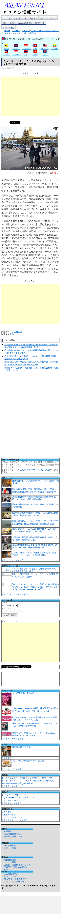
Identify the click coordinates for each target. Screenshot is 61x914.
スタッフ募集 (10, 862)
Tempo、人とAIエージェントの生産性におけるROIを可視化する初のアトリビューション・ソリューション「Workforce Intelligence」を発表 (35, 586)
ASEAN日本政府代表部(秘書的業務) (17, 783)
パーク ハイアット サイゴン (14, 800)
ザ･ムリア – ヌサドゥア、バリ (15, 795)
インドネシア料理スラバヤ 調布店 (28, 761)
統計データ (40, 23)
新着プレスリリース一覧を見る (15, 594)
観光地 (12, 23)
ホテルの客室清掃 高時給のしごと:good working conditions (29, 778)
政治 (12, 334)
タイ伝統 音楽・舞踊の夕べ (24, 693)
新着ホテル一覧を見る (11, 803)
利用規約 (8, 831)
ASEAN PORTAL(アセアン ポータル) (29, 886)
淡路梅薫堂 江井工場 (21, 747)
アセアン (18, 332)
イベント (33, 18)
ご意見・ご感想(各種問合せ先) (17, 865)
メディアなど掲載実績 (14, 881)
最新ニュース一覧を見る (12, 560)
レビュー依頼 (10, 848)
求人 (5, 23)
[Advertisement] (30, 96)
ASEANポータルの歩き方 (15, 879)
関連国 (5, 603)
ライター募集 (10, 845)
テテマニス (6, 758)
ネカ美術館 (6, 812)
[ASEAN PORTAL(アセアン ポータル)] (26, 8)
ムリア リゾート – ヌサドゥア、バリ (18, 797)
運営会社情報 (10, 860)
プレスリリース (19, 18)
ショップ (43, 18)
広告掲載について (12, 874)
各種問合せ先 (8, 27)
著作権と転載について (14, 836)
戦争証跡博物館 (8, 814)
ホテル (53, 18)
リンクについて (11, 876)
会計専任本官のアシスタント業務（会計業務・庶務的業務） (28, 780)
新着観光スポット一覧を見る (14, 820)
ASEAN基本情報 (25, 23)
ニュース (6, 18)
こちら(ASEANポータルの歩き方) (35, 470)
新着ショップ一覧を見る (12, 769)
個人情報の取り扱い (13, 834)
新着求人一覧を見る (10, 786)
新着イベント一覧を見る (12, 738)
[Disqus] (30, 418)
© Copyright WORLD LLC (14, 885)
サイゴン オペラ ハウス (12, 817)
